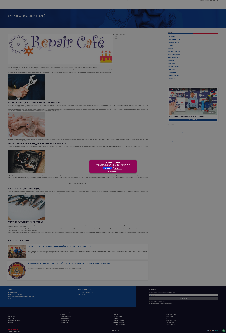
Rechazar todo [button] (118, 168)
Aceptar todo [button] (107, 168)
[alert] (113, 166)
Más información (125, 165)
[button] (113, 171)
